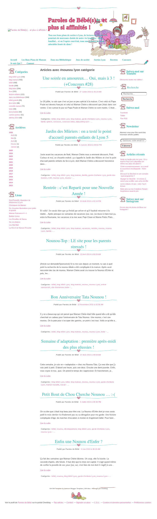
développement (70, 429)
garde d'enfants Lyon (91, 119)
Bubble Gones (14, 216)
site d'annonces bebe (60, 287)
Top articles (58, 502)
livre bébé (12, 103)
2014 (11, 182)
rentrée (94, 228)
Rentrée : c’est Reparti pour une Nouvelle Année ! (78, 190)
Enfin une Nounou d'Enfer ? (78, 441)
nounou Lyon (106, 119)
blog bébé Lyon (14, 77)
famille (11, 85)
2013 (11, 185)
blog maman (13, 80)
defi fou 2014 (14, 118)
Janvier (13, 147)
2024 (11, 153)
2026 (11, 132)
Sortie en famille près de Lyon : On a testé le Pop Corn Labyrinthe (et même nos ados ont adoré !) (133, 161)
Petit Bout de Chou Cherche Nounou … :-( (78, 394)
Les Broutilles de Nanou (18, 219)
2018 (11, 171)
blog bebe (12, 88)
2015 (11, 180)
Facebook (124, 113)
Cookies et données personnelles (117, 502)
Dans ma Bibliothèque (61, 60)
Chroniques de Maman (17, 205)
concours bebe (68, 122)
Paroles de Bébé (25, 502)
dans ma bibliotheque (17, 97)
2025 (11, 150)
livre (10, 91)
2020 (11, 165)
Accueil (13, 60)
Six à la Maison (14, 222)
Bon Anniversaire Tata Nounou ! (78, 297)
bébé (11, 83)
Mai (12, 138)
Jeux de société (82, 60)
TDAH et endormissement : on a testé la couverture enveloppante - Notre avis (134, 169)
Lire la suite (45, 113)
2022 (11, 159)
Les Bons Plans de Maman (34, 60)
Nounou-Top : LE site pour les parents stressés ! (78, 243)
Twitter (122, 115)
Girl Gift (52, 488)
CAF (50, 178)
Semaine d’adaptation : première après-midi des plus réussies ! (78, 344)
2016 (11, 177)
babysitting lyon (82, 122)
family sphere (46, 122)
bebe (11, 109)
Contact (30, 63)
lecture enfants (14, 94)
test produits (13, 112)
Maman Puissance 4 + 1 (18, 213)
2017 (11, 174)
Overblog (104, 488)
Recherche (127, 99)
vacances (86, 228)
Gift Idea (87, 488)
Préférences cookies (142, 502)
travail (63, 385)
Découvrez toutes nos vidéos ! (131, 80)
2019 (11, 168)
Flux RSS (123, 118)
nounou (68, 178)
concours (57, 122)
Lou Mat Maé (14, 225)
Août (12, 135)
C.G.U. (97, 502)
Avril (12, 141)
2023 (11, 156)
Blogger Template (77, 488)
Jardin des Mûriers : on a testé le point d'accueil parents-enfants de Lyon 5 (78, 134)
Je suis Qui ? (16, 63)
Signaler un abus (83, 502)
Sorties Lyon (99, 60)
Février (13, 144)
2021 (11, 162)
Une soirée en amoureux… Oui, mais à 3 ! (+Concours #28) (79, 81)
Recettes (114, 60)
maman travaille (52, 385)
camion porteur (14, 115)
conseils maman (15, 106)
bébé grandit (13, 100)
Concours (126, 60)
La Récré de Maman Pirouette (20, 228)
